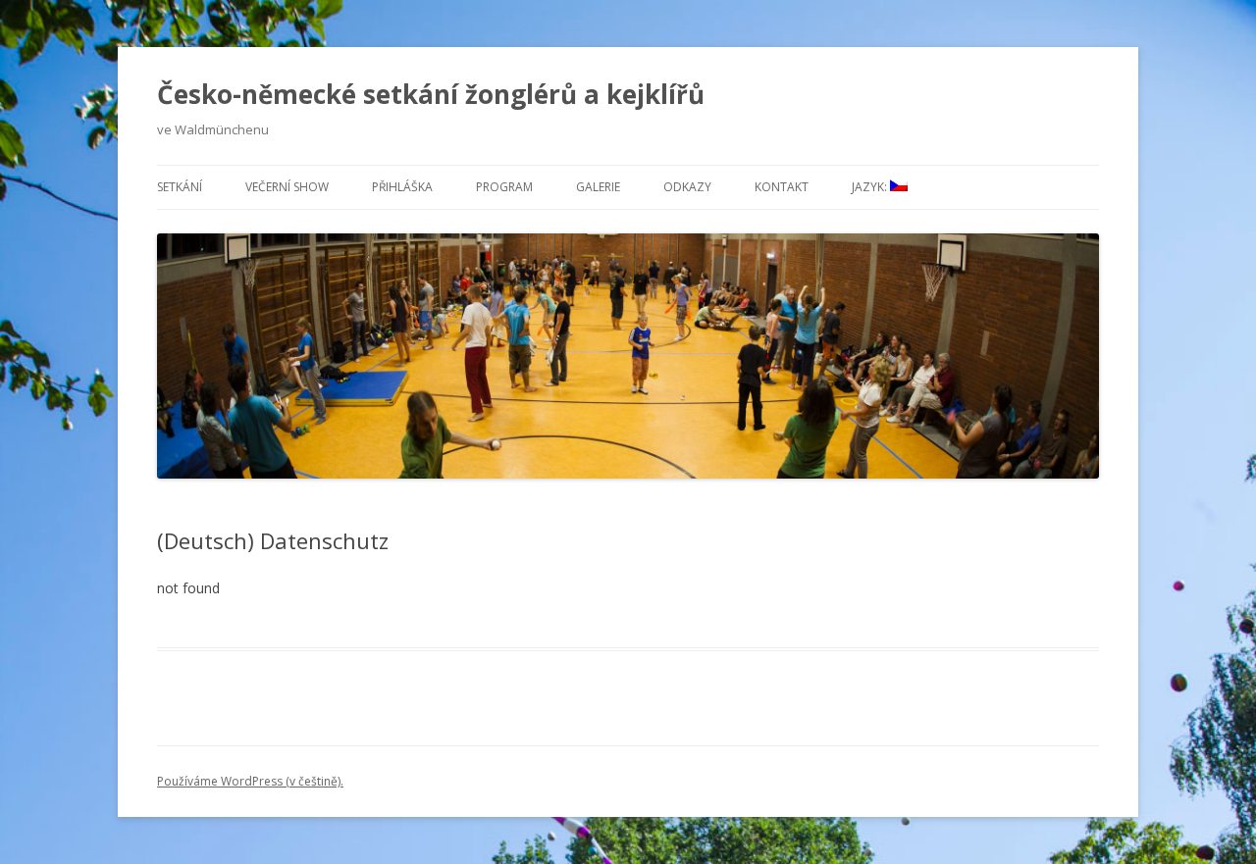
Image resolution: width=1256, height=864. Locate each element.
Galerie (598, 186)
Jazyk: (871, 186)
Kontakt (782, 186)
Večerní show (287, 186)
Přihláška (402, 186)
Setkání (179, 186)
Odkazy (687, 186)
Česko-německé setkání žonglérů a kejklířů (431, 94)
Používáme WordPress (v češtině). (250, 781)
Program (504, 186)
